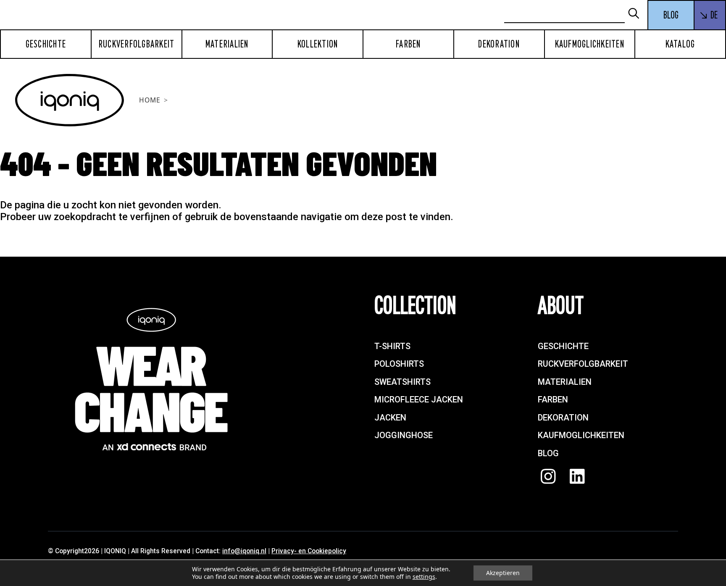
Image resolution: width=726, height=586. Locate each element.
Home (149, 100)
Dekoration (499, 44)
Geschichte (46, 44)
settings (424, 577)
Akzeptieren (503, 573)
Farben (408, 44)
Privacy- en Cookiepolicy (308, 551)
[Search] (637, 14)
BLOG (671, 15)
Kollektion (317, 44)
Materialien (227, 44)
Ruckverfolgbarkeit (136, 44)
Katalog (680, 44)
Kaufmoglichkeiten (589, 44)
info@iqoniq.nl (244, 551)
